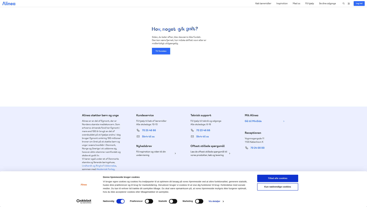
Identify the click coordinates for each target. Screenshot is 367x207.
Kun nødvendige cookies (277, 187)
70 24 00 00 (258, 148)
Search (343, 3)
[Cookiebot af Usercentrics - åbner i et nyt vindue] (83, 201)
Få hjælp (309, 3)
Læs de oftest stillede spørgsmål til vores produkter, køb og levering (209, 153)
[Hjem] (8, 3)
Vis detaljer (214, 201)
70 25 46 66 (149, 130)
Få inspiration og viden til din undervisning (151, 153)
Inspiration (282, 3)
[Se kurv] (348, 3)
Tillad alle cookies (277, 178)
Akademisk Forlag (105, 169)
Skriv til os (148, 136)
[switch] (149, 201)
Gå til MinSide (253, 121)
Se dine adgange (327, 3)
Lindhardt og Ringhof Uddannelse (99, 165)
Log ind (359, 3)
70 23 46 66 (203, 130)
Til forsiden (161, 51)
